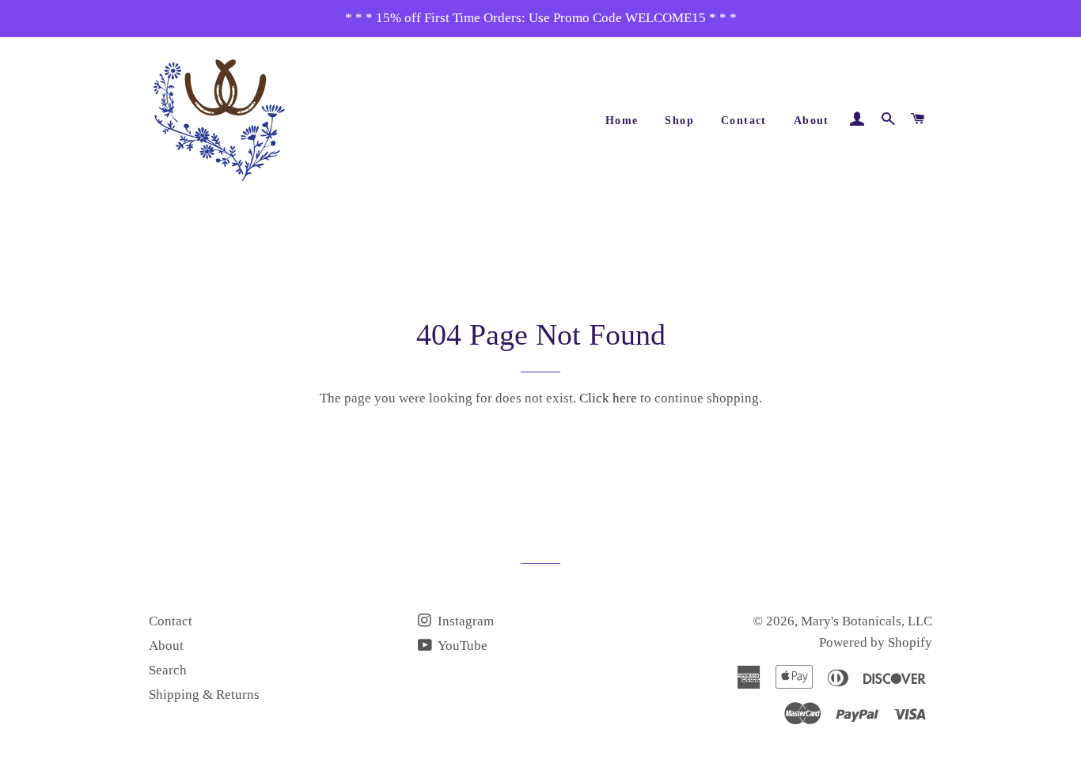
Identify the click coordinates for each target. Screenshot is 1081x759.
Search (168, 670)
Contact (744, 120)
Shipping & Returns (204, 694)
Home (622, 120)
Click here (608, 398)
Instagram (464, 621)
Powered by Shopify (875, 642)
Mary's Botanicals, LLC (866, 621)
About (811, 120)
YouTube (461, 645)
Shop (679, 120)
